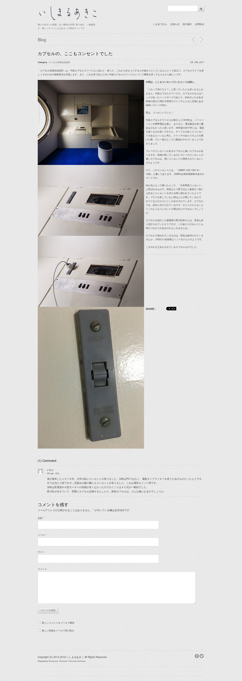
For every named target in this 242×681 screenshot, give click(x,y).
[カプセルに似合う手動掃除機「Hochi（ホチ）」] (201, 39)
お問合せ (199, 24)
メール (42, 534)
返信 (57, 473)
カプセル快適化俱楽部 (59, 62)
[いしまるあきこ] (68, 19)
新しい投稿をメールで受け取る (58, 630)
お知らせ (174, 24)
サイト (41, 551)
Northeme (81, 661)
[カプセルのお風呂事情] (193, 39)
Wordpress (53, 661)
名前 (41, 518)
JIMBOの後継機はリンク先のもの (172, 239)
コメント (42, 568)
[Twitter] (201, 655)
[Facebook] (197, 655)
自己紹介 (187, 24)
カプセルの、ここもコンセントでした (75, 53)
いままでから (160, 24)
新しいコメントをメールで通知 (58, 622)
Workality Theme (66, 661)
